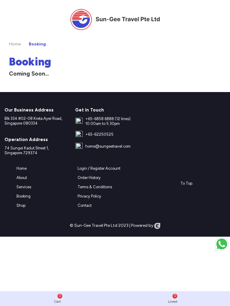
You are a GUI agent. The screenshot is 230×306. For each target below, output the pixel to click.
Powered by (142, 225)
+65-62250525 (99, 134)
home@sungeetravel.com (108, 146)
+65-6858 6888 (99, 119)
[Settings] (220, 19)
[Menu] (10, 19)
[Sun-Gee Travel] (115, 19)
